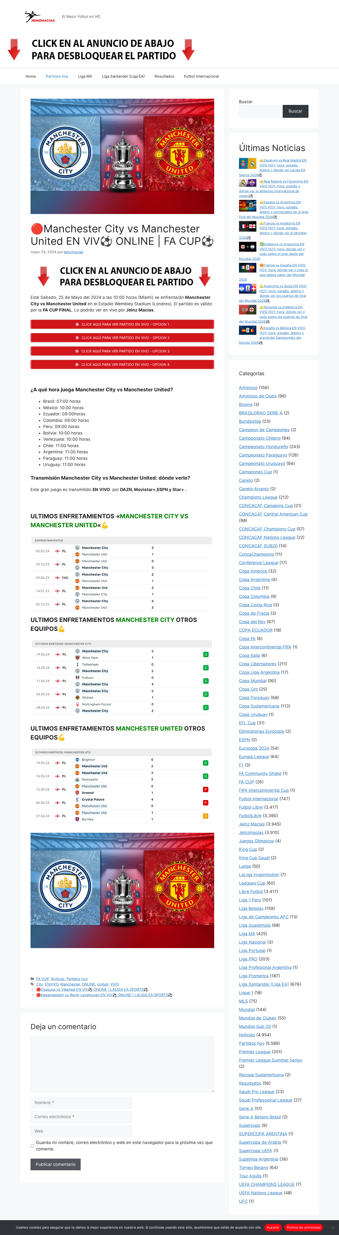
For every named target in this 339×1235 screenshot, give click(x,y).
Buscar (246, 101)
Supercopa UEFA (255, 1150)
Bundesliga (250, 421)
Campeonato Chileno (260, 438)
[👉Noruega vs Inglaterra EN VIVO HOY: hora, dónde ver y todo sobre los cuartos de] (247, 310)
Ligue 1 (246, 992)
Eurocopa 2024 (254, 748)
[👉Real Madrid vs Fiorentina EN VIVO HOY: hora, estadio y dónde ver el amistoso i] (247, 183)
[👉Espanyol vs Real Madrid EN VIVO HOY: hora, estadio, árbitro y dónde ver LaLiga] (247, 164)
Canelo (246, 480)
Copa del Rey (252, 621)
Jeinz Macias (252, 824)
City (39, 984)
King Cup (248, 849)
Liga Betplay (251, 908)
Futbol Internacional (201, 76)
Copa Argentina (254, 579)
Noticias (58, 979)
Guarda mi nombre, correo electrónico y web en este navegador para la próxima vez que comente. (124, 1145)
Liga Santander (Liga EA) (123, 76)
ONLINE (88, 984)
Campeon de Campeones (264, 429)
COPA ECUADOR (255, 630)
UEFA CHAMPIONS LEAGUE (267, 1184)
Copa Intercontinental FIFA (265, 647)
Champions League (258, 497)
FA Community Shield (260, 773)
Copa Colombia (254, 596)
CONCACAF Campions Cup (266, 505)
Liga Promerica (254, 975)
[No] (332, 1227)
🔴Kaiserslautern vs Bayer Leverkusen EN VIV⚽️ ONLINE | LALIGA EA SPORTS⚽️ (104, 995)
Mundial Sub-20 (255, 1026)
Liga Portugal (252, 950)
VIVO (114, 984)
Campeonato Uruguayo (262, 463)
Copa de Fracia (254, 613)
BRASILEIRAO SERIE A (261, 412)
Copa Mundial (253, 680)
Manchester (70, 984)
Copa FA (247, 638)
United (102, 984)
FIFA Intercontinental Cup (264, 790)
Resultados (164, 76)
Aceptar (273, 1227)
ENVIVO (51, 984)
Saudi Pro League (256, 1091)
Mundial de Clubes (257, 1018)
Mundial (247, 1009)
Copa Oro (248, 689)
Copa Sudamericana (259, 706)
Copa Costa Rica (255, 604)
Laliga (245, 866)
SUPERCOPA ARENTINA (263, 1133)
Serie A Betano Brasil (260, 1116)
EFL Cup (247, 722)
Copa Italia (249, 655)
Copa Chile (250, 588)
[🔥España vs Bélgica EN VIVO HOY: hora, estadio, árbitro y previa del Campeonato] (247, 331)
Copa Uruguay (253, 714)
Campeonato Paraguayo (263, 455)
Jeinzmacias (251, 832)
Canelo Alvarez (254, 488)
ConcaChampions (256, 554)
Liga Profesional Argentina (265, 967)
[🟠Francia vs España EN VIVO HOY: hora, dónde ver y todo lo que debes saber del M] (247, 268)
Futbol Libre (251, 807)
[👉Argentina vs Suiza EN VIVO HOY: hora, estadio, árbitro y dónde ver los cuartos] (247, 289)
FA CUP (42, 979)
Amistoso (248, 387)
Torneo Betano (253, 1167)
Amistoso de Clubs (258, 396)
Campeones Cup (255, 471)
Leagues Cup (252, 883)
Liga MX (85, 76)
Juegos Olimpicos (256, 840)
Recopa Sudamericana (261, 1074)
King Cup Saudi (254, 857)
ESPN (244, 739)
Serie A (246, 1108)
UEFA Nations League (260, 1192)
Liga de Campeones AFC (264, 916)
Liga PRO (248, 959)
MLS (243, 1001)
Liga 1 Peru (250, 899)
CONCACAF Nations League (267, 537)
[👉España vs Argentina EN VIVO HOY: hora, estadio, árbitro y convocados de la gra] (247, 206)
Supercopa (249, 1125)
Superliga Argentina (258, 1159)
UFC (243, 1201)
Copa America (253, 571)
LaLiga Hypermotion (259, 874)
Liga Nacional (252, 942)
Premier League (255, 1051)
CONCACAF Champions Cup (267, 528)
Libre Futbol (251, 891)
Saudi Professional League (265, 1100)
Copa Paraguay (254, 697)
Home (31, 76)
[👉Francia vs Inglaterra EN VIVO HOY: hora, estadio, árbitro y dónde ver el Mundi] (247, 227)
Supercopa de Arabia (260, 1142)
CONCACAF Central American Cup (273, 514)
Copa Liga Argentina (259, 672)
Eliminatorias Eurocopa (261, 731)
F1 (241, 765)
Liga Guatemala (255, 925)
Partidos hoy (57, 76)
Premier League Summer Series (270, 1060)
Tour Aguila (250, 1175)
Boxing (245, 404)
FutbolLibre (250, 815)
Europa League (254, 756)
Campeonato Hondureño (263, 446)
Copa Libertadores (257, 663)
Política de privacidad (304, 1227)
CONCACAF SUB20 (258, 545)
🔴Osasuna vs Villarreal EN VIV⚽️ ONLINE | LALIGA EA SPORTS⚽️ (92, 989)
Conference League (258, 562)
